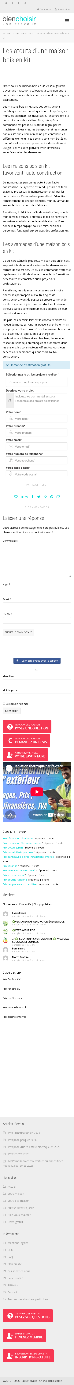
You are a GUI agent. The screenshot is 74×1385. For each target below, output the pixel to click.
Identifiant (8, 676)
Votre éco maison (18, 1200)
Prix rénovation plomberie (18, 838)
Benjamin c (18, 948)
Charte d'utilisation (50, 1381)
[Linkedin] (19, 3)
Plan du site (15, 1264)
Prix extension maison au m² (19, 870)
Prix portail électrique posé (18, 852)
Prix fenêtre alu (11, 988)
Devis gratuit (15, 1222)
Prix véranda (10, 866)
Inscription (64, 9)
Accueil (6, 33)
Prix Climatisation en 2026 (24, 1133)
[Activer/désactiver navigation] (67, 20)
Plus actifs (25, 904)
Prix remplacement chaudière (20, 884)
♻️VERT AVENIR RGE (23, 930)
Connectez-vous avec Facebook (39, 660)
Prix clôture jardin (13, 847)
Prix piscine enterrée (15, 1016)
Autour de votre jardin (21, 1208)
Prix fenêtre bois (12, 998)
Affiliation (13, 1285)
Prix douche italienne (15, 879)
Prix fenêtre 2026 (18, 1154)
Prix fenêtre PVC (12, 979)
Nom (5, 584)
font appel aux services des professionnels (43, 230)
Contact (12, 1292)
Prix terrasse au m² (13, 875)
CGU (10, 1250)
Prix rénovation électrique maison (22, 843)
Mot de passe (10, 690)
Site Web (7, 614)
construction (10, 187)
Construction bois (23, 33)
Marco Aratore (20, 957)
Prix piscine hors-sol (14, 1007)
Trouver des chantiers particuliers (28, 1299)
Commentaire (10, 540)
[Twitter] (6, 3)
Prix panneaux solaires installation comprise (28, 856)
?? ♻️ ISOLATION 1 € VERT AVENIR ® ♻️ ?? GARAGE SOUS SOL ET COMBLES (40, 940)
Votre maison (16, 1193)
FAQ (10, 1257)
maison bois (29, 86)
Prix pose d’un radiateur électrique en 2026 (34, 1147)
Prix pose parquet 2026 (22, 1140)
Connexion (45, 9)
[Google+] (25, 3)
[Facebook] (12, 3)
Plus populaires (43, 904)
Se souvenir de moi (16, 703)
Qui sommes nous (19, 1271)
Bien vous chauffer (19, 1215)
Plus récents (10, 904)
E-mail (6, 599)
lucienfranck (19, 913)
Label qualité (15, 1278)
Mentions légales (18, 1243)
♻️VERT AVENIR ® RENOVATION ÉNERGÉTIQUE (38, 921)
